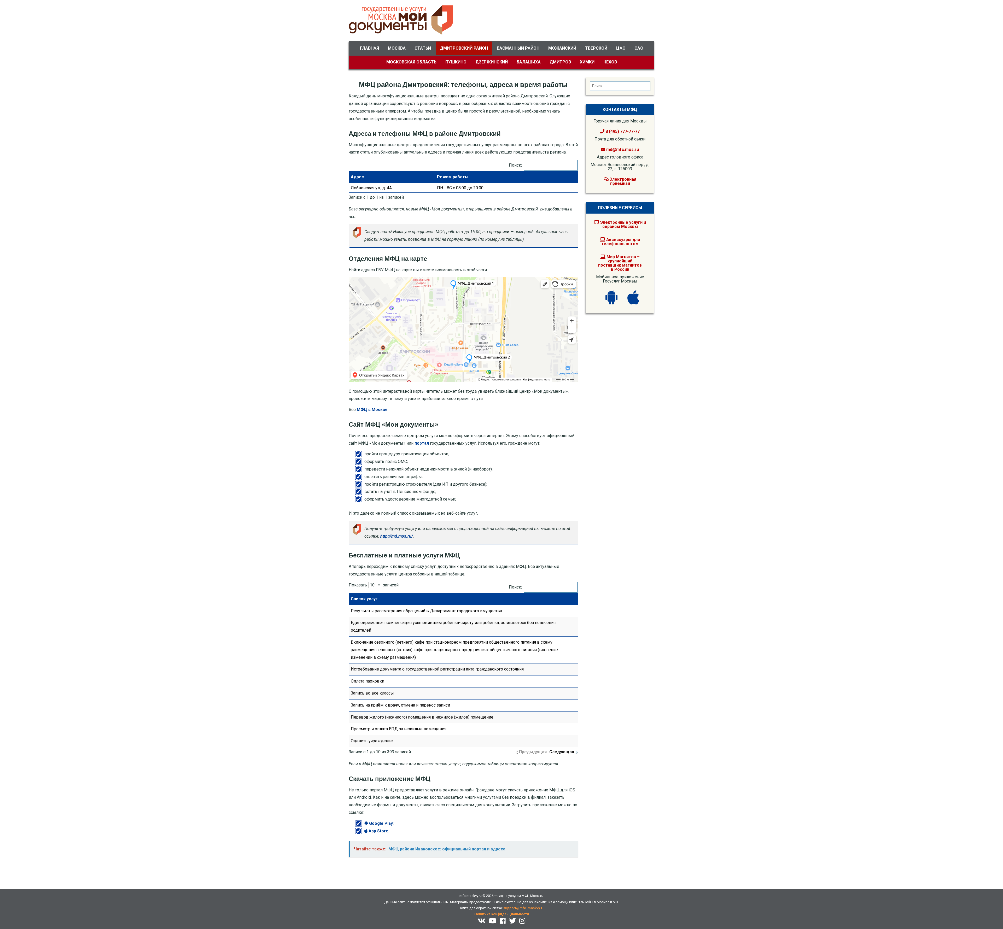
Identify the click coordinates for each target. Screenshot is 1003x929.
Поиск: (515, 165)
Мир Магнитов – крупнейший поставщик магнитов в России (620, 263)
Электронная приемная (622, 181)
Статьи (423, 48)
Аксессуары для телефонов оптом (621, 241)
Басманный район (518, 48)
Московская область (411, 62)
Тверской (596, 48)
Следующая (561, 751)
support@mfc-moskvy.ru (524, 908)
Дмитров (560, 62)
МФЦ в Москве (372, 409)
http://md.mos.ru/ (396, 536)
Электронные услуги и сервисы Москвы (622, 224)
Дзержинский (491, 62)
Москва (397, 48)
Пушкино (455, 62)
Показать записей (374, 585)
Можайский (562, 48)
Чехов (610, 62)
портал (422, 443)
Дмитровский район (464, 48)
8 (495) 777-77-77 (622, 131)
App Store (378, 830)
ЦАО (621, 48)
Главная (369, 48)
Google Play (380, 823)
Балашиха (529, 62)
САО (638, 48)
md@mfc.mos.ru (622, 149)
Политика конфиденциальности (501, 914)
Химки (587, 62)
